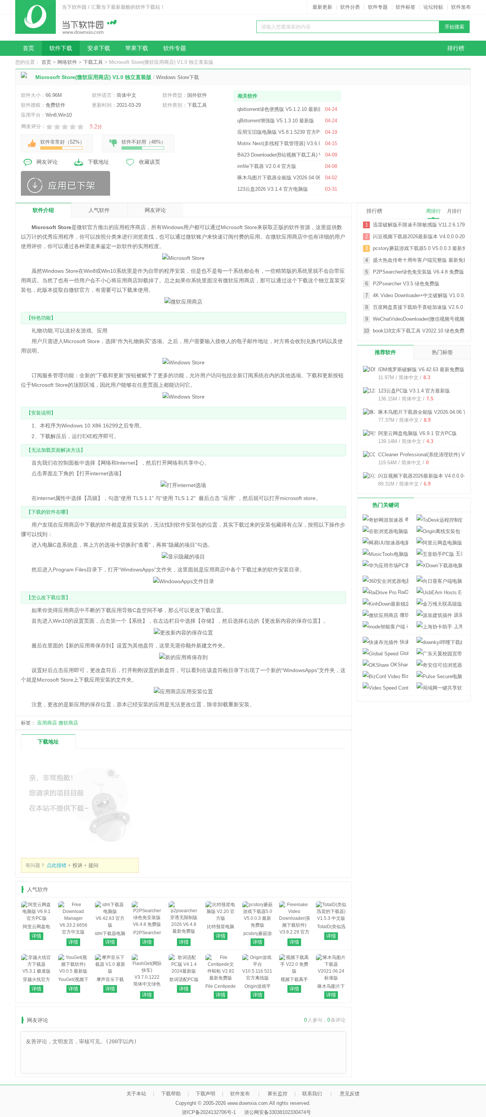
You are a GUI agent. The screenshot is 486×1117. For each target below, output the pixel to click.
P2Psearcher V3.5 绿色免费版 (406, 283)
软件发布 (461, 7)
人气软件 (99, 210)
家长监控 (277, 1093)
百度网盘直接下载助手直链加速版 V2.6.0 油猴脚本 (419, 307)
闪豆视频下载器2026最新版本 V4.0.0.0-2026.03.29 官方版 (419, 236)
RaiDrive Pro (402, 592)
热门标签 (442, 352)
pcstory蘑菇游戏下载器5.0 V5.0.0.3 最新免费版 (419, 248)
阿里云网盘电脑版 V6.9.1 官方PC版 (417, 433)
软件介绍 (43, 210)
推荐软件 (385, 352)
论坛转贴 (433, 7)
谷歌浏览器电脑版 (385, 531)
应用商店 (47, 723)
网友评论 (47, 162)
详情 (36, 936)
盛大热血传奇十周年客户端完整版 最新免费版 (419, 260)
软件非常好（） (62, 142)
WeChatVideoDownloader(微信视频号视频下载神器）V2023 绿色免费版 (419, 319)
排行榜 (455, 48)
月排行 (454, 211)
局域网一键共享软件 (439, 688)
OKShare (398, 665)
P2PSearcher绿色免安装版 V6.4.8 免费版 (418, 272)
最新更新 (322, 7)
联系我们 (312, 1093)
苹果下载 (136, 48)
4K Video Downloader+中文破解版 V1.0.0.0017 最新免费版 (419, 295)
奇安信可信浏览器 (439, 665)
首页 (28, 48)
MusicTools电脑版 (385, 554)
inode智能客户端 (406, 626)
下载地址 (98, 162)
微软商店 (68, 723)
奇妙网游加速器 (405, 519)
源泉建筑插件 (457, 615)
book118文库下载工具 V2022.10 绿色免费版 (419, 331)
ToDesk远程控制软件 (439, 520)
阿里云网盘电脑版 (439, 543)
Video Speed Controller (385, 688)
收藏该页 (149, 162)
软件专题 (378, 7)
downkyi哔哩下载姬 (439, 642)
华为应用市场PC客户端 (385, 565)
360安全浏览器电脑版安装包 (385, 581)
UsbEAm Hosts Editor (439, 592)
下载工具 (93, 62)
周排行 (433, 211)
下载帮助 (171, 1093)
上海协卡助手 (457, 626)
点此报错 (56, 865)
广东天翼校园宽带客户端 (439, 654)
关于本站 (136, 1093)
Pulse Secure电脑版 (439, 676)
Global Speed (403, 653)
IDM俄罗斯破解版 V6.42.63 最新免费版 (421, 369)
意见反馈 (350, 1093)
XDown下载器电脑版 (439, 565)
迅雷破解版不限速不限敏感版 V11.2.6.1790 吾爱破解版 (419, 225)
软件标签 (405, 7)
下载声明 (205, 1093)
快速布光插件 (403, 642)
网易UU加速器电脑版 (385, 543)
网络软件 (67, 62)
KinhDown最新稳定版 (385, 604)
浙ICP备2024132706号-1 (209, 1112)
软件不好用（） (144, 142)
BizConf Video (404, 676)
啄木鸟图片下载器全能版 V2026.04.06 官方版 (428, 412)
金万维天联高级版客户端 (439, 604)
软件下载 (60, 48)
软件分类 (350, 7)
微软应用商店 (403, 615)
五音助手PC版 (458, 554)
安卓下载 (98, 48)
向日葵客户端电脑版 (439, 581)
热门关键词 (385, 505)
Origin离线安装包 (461, 531)
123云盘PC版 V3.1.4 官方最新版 (414, 391)
